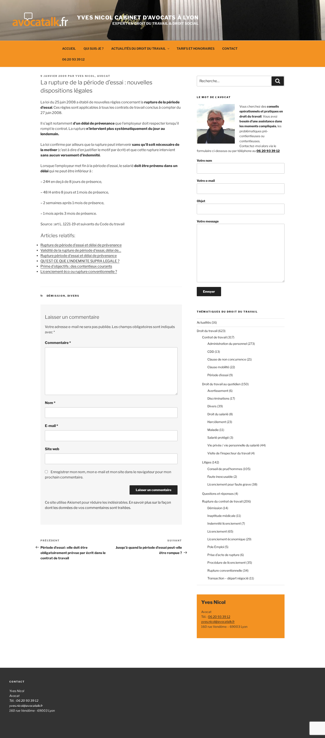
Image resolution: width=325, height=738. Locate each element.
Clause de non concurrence (226, 359)
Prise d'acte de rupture (223, 555)
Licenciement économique (226, 539)
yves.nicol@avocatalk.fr (218, 621)
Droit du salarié (217, 414)
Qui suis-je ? (93, 48)
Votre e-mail (206, 180)
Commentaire (58, 343)
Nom (50, 403)
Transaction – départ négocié (228, 578)
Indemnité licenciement (224, 523)
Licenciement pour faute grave (229, 484)
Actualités (204, 322)
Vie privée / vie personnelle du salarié (233, 445)
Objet (201, 201)
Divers (73, 295)
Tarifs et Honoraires (195, 48)
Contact (229, 48)
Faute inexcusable (220, 476)
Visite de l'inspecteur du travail (228, 453)
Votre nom (204, 160)
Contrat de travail (214, 337)
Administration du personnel (227, 343)
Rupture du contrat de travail (222, 501)
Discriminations (218, 398)
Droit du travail (207, 331)
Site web (52, 449)
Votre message (208, 221)
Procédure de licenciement (226, 562)
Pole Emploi (215, 547)
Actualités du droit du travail (138, 48)
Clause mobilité (218, 367)
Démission (56, 295)
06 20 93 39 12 (73, 59)
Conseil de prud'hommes (224, 469)
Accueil (69, 48)
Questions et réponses (218, 493)
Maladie (213, 430)
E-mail (51, 426)
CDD (210, 351)
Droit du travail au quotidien (221, 384)
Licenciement (217, 531)
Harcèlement (216, 422)
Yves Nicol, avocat (92, 76)
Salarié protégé (218, 437)
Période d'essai (217, 375)
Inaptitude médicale (221, 516)
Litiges (206, 462)
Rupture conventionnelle (224, 570)
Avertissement (217, 391)
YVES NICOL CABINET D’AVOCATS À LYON (138, 17)
